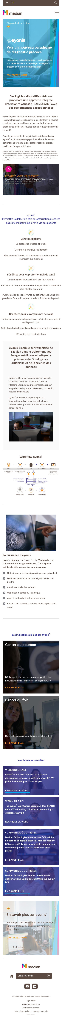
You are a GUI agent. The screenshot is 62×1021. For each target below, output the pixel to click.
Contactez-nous (17, 75)
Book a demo (18, 947)
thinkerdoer (31, 1015)
